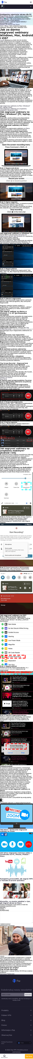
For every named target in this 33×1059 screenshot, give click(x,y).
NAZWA (3, 907)
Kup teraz (29, 1056)
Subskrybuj (28, 994)
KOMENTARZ (4, 910)
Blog (6, 26)
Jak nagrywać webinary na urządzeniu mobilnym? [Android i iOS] (13, 109)
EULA (2, 1043)
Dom (1, 26)
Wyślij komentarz (5, 924)
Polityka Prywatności (6, 1042)
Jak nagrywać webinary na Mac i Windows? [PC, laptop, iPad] (15, 106)
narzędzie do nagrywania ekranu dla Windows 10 (13, 235)
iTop (16, 981)
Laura (2, 40)
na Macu (27, 128)
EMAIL (3, 909)
